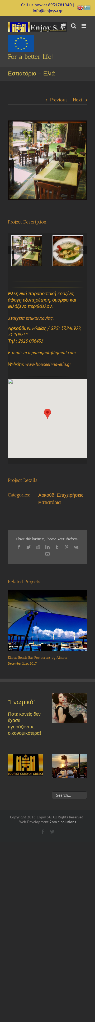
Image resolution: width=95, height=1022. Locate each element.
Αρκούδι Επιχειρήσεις (60, 495)
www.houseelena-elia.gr (48, 364)
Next (77, 100)
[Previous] (12, 250)
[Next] (83, 250)
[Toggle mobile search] (73, 26)
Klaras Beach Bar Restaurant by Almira (37, 658)
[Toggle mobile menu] (84, 26)
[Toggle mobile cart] (63, 26)
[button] (47, 414)
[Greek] (87, 7)
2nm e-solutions (63, 821)
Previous (59, 100)
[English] (80, 7)
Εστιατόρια (49, 502)
